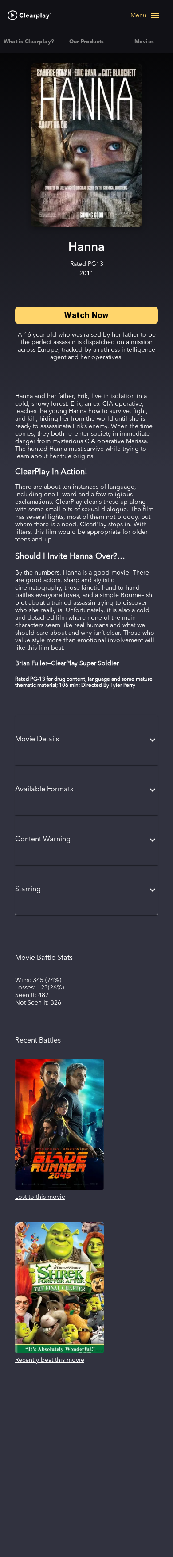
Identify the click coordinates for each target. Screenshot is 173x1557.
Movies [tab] (144, 42)
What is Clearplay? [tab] (29, 42)
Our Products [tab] (86, 42)
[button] (86, 740)
